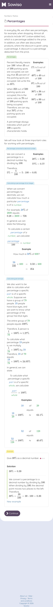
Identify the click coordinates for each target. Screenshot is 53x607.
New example (14, 501)
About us (23, 596)
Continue (13, 513)
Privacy (23, 598)
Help (30, 596)
